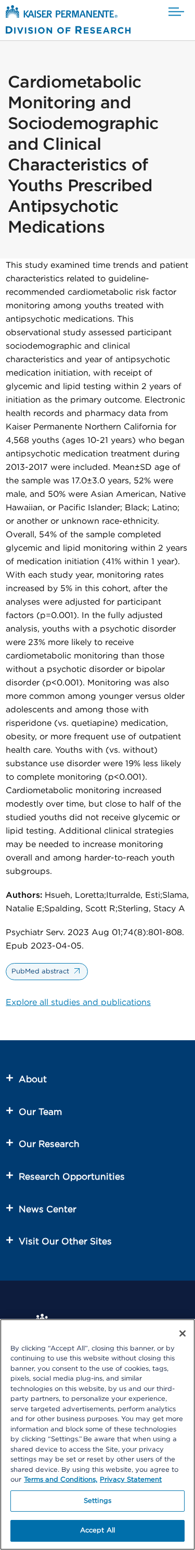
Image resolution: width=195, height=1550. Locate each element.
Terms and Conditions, (60, 1479)
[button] (176, 12)
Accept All (97, 1530)
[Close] (182, 1333)
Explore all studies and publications (78, 1002)
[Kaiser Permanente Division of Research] (68, 21)
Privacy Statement (131, 1479)
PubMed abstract (40, 971)
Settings (97, 1501)
